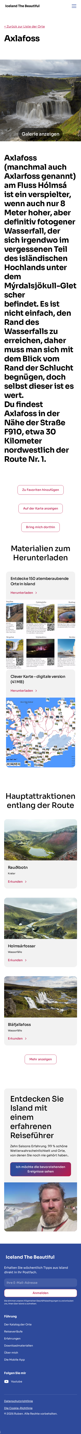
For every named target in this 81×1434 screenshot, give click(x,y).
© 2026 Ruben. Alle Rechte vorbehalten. (30, 1413)
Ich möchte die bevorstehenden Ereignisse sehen (40, 1169)
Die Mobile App (14, 1359)
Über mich (11, 1352)
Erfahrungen (12, 1338)
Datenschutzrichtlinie (18, 1401)
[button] (73, 6)
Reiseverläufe (13, 1331)
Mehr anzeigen (40, 1059)
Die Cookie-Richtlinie (18, 1408)
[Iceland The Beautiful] (22, 6)
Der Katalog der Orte (18, 1324)
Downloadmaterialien (18, 1345)
